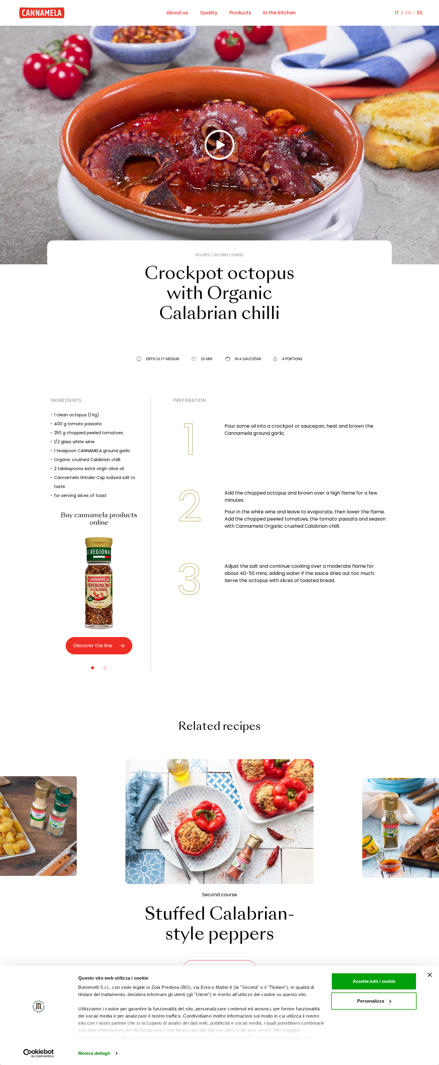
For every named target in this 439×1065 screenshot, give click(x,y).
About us (177, 12)
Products (240, 12)
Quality (208, 12)
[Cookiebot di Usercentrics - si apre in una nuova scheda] (39, 1053)
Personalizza (370, 1000)
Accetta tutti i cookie (374, 981)
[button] (92, 667)
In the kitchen (279, 12)
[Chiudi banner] (430, 975)
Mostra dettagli (94, 1053)
